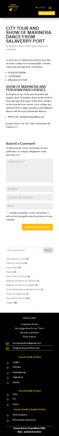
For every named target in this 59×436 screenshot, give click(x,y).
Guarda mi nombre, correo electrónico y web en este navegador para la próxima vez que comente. (29, 216)
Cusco (16, 404)
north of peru (38, 46)
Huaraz (16, 382)
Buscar (48, 250)
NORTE (13, 46)
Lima (15, 394)
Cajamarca (18, 377)
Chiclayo (17, 367)
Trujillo (16, 362)
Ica (14, 398)
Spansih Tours (48, 13)
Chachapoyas (19, 372)
